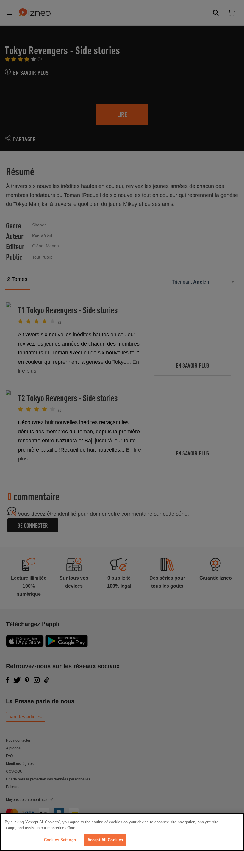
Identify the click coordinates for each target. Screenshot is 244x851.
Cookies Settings (60, 840)
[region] (122, 832)
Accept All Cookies (105, 840)
